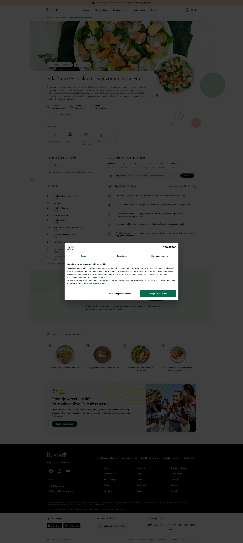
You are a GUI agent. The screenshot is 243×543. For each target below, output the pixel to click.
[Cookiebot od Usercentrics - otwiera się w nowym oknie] (165, 248)
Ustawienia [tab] (121, 256)
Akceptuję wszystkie (158, 293)
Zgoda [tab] (83, 256)
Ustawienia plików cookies (119, 293)
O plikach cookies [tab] (159, 256)
